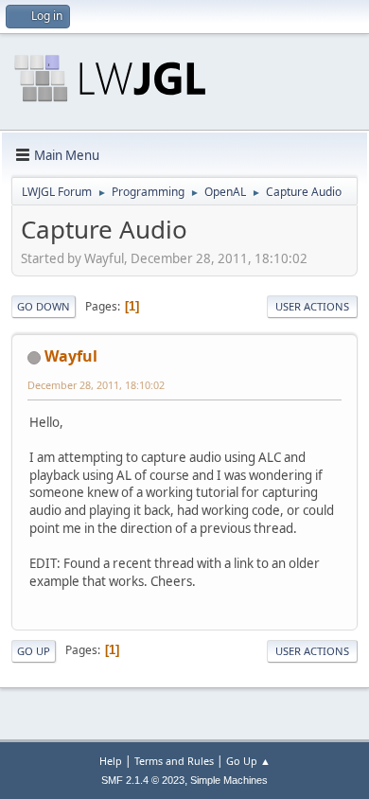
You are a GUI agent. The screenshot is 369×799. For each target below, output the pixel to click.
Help (110, 761)
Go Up (33, 651)
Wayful (70, 356)
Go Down (43, 306)
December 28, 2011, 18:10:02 (96, 385)
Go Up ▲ (248, 761)
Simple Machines (229, 780)
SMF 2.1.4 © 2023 (142, 780)
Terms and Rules (174, 761)
